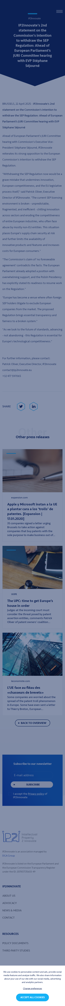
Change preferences (32, 988)
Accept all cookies (32, 997)
